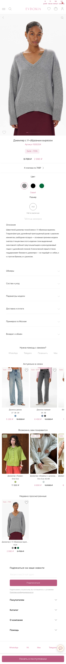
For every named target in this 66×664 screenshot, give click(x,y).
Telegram (28, 353)
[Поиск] (10, 9)
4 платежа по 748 (32, 168)
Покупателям (17, 600)
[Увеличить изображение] (62, 18)
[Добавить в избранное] (4, 132)
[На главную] (29, 9)
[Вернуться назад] (3, 17)
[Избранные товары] (49, 8)
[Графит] (45, 416)
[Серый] (24, 185)
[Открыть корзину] (56, 8)
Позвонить (43, 353)
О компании (16, 620)
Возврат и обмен (14, 334)
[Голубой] (44, 482)
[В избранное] (26, 370)
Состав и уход (13, 283)
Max (56, 353)
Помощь (14, 630)
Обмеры (10, 271)
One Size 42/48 (43, 479)
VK (27, 647)
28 (15, 413)
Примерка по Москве (16, 321)
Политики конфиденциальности (21, 592)
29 (18, 413)
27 (13, 413)
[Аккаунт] (62, 8)
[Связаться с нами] (60, 648)
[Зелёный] (15, 482)
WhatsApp (13, 353)
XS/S (15, 545)
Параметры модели (15, 296)
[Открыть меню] (3, 9)
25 (42, 413)
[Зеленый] (41, 185)
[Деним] (15, 416)
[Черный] (33, 185)
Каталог (14, 610)
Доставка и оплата (15, 309)
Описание (11, 225)
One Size (15, 479)
